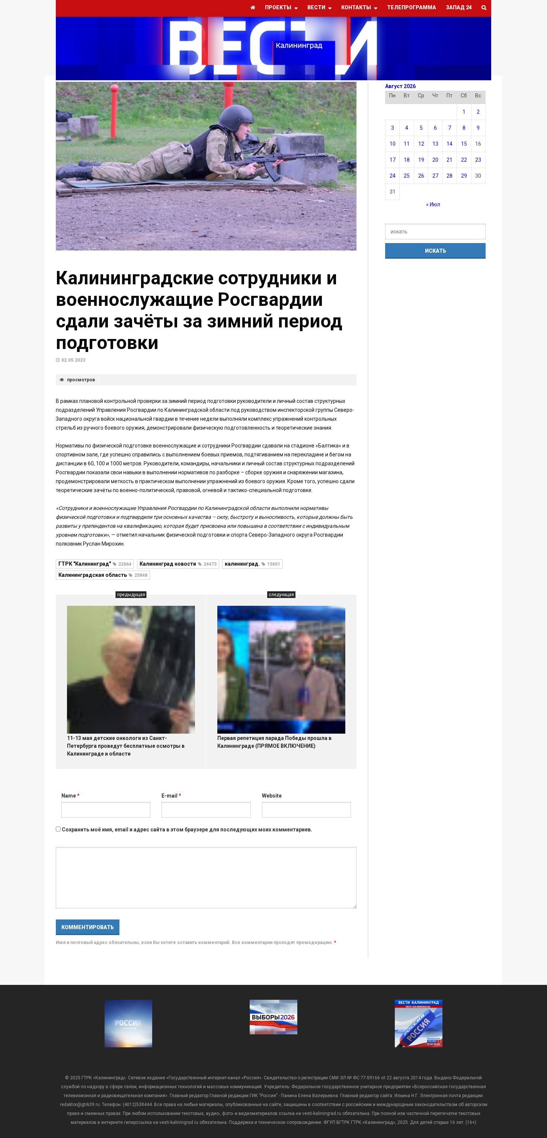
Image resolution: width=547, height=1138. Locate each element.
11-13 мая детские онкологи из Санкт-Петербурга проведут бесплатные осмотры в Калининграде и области (126, 746)
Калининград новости (178, 564)
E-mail (171, 796)
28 (449, 176)
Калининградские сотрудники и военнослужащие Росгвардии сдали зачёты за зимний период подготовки (199, 310)
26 (421, 176)
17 (393, 160)
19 (421, 160)
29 (464, 176)
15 (464, 144)
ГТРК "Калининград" (94, 564)
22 (464, 160)
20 (435, 160)
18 (407, 160)
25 (407, 176)
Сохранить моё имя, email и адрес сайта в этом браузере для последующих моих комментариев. (187, 830)
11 (407, 144)
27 (435, 176)
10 (393, 144)
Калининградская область (102, 575)
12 (421, 144)
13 (435, 144)
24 (393, 176)
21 (449, 160)
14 (449, 144)
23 (478, 160)
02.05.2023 (73, 360)
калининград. (252, 564)
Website (272, 796)
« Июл (433, 204)
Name (70, 796)
